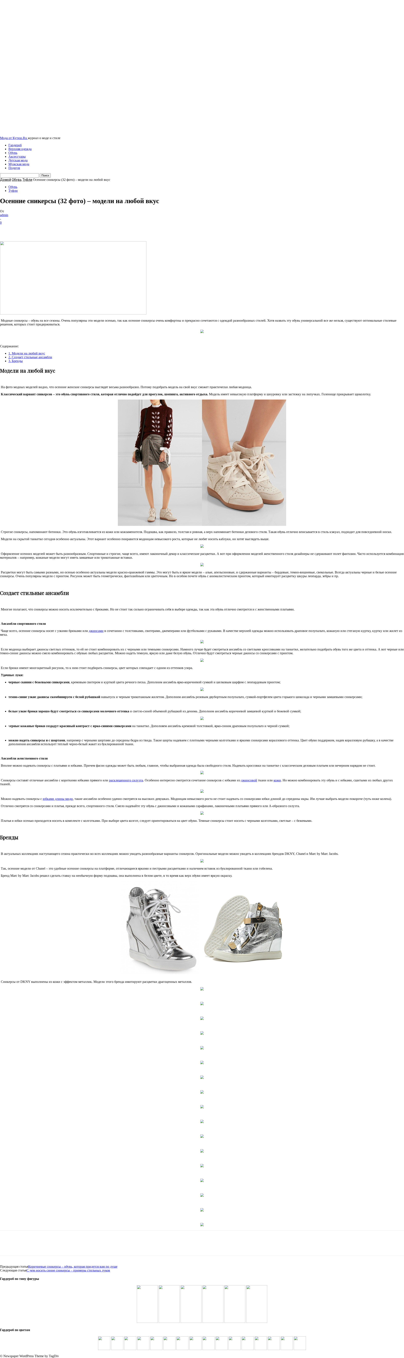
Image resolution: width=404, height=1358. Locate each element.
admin (4, 215)
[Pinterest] (37, 229)
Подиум (14, 168)
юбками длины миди (58, 799)
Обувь (12, 153)
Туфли (27, 180)
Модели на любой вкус (26, 353)
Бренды (15, 361)
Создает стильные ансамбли (30, 357)
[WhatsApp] (52, 229)
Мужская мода (18, 164)
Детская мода (18, 160)
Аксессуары (17, 156)
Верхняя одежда (20, 149)
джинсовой (249, 780)
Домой (5, 180)
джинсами (96, 631)
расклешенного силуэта (126, 780)
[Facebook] (7, 229)
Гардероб (15, 145)
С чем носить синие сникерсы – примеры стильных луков (68, 1270)
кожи (277, 780)
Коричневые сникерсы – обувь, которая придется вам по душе (72, 1266)
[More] (68, 229)
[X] (22, 229)
